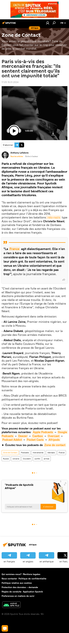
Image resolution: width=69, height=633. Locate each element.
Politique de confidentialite (32, 578)
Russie (6, 458)
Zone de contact (54, 445)
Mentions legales (31, 574)
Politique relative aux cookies (17, 582)
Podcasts (25, 452)
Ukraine (16, 458)
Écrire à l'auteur (31, 156)
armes (46, 458)
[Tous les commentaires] (5, 628)
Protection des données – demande (20, 587)
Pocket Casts (35, 439)
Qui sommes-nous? (12, 574)
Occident (27, 458)
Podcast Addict (12, 439)
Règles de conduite (12, 591)
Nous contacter (9, 578)
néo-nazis (53, 217)
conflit (37, 458)
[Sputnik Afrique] (10, 24)
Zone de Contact (10, 452)
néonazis (51, 452)
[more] (63, 279)
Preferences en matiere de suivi (18, 596)
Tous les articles (16, 156)
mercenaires (38, 452)
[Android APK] (11, 605)
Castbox (37, 436)
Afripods (54, 439)
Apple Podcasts (43, 432)
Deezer (22, 436)
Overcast (53, 436)
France (14, 249)
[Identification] (47, 23)
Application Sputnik (33, 591)
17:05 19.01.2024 (10, 82)
